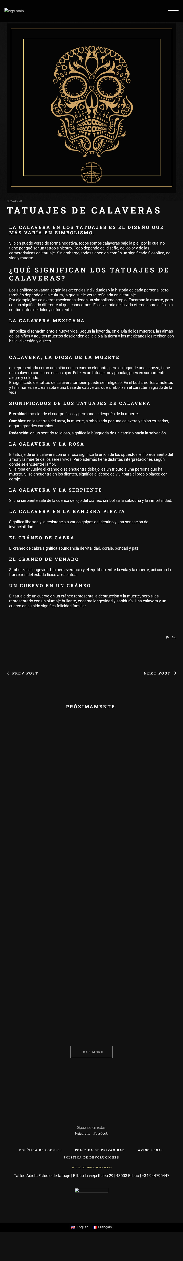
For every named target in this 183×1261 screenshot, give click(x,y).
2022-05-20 (14, 201)
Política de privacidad (100, 1150)
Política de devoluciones (91, 1157)
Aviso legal (151, 1150)
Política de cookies (40, 1150)
